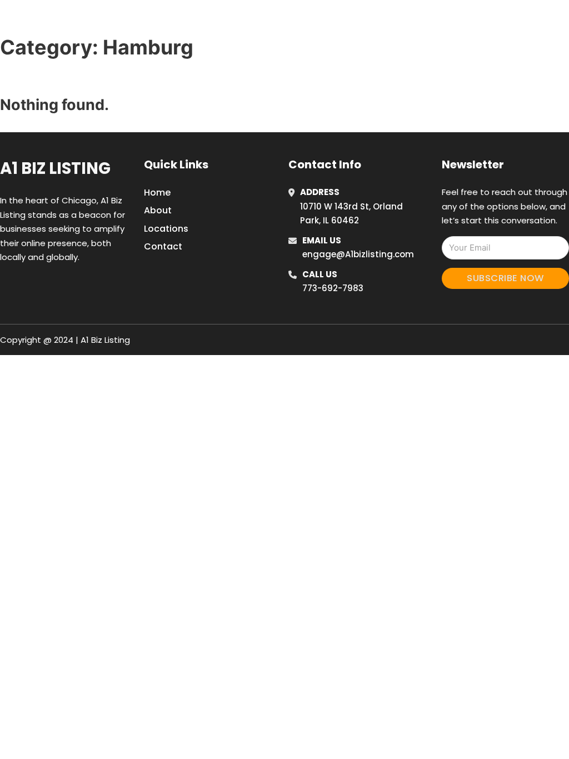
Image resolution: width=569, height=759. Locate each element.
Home (417, 21)
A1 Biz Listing (55, 168)
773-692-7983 (332, 288)
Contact (163, 246)
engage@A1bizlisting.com (358, 254)
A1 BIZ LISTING (65, 21)
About (158, 210)
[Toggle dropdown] (542, 22)
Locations (467, 21)
